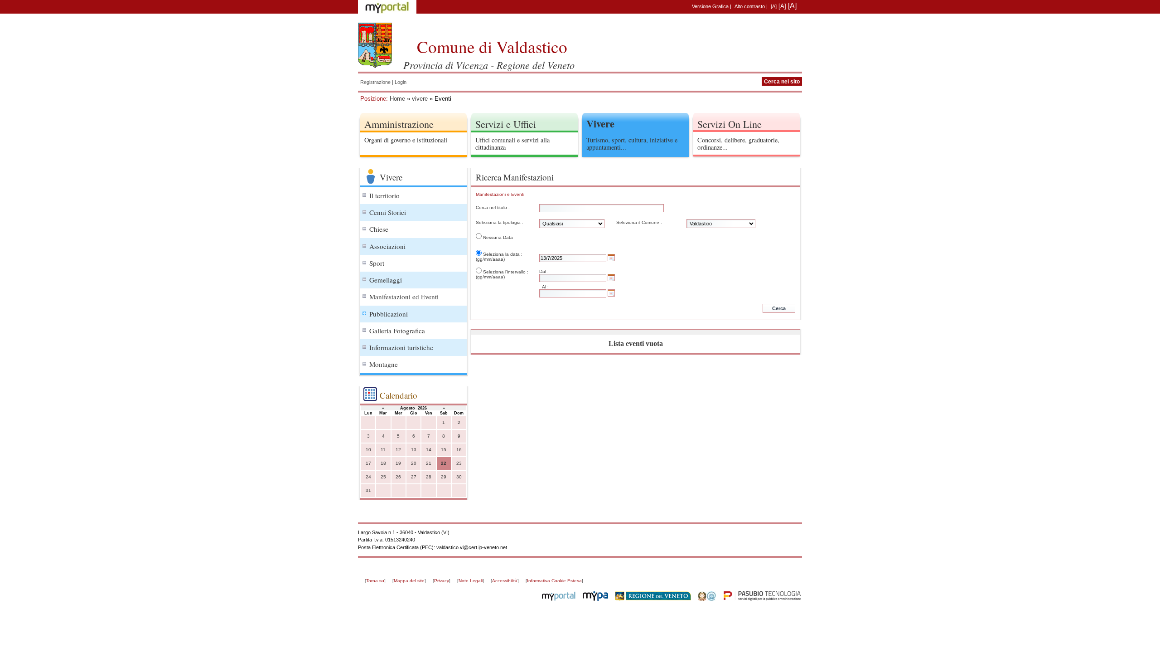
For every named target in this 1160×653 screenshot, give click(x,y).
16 (459, 449)
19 (398, 463)
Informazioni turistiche (401, 347)
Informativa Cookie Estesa (554, 580)
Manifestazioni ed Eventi (404, 296)
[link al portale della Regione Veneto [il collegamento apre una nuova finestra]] (653, 599)
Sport (376, 263)
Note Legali (471, 580)
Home (397, 98)
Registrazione (375, 82)
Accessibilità (504, 580)
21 (428, 463)
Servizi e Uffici (505, 124)
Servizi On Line (729, 124)
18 (383, 463)
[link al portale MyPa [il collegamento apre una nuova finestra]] (595, 599)
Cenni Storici (387, 212)
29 (443, 476)
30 (459, 476)
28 (428, 476)
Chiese (378, 229)
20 (413, 463)
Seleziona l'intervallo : (505, 271)
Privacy (441, 580)
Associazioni (387, 246)
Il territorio (384, 195)
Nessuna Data (498, 237)
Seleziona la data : (502, 254)
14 (428, 449)
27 (413, 476)
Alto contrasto (750, 6)
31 (368, 490)
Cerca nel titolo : (493, 207)
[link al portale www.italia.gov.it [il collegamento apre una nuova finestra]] (707, 599)
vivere (420, 98)
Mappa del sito (409, 580)
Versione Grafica (710, 6)
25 (383, 476)
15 (443, 449)
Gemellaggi (385, 279)
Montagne (383, 364)
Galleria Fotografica (397, 330)
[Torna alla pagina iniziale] (375, 45)
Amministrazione (399, 124)
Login (400, 82)
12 (398, 449)
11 (383, 449)
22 (443, 463)
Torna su (375, 580)
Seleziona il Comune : (639, 222)
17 (368, 463)
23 (459, 463)
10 (368, 449)
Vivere (600, 123)
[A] (774, 6)
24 (368, 476)
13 (413, 449)
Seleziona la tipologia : (499, 222)
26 (398, 476)
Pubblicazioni (388, 313)
